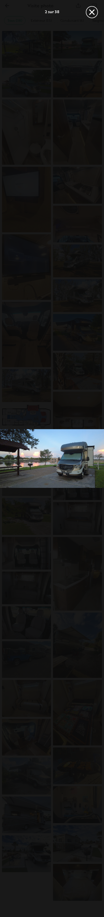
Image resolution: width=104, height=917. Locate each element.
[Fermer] (92, 12)
